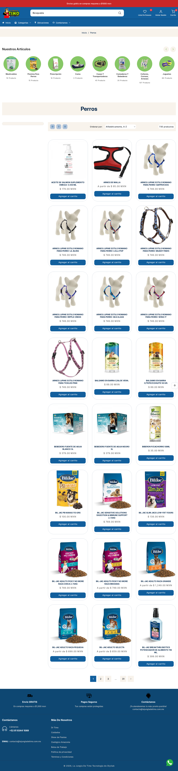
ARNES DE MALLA (111, 182)
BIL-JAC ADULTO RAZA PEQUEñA (67, 647)
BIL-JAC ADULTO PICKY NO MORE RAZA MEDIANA (112, 582)
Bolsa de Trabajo (59, 747)
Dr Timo (54, 727)
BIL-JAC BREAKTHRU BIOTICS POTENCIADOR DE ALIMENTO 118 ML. (156, 649)
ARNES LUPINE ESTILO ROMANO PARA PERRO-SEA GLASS (111, 315)
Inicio (84, 33)
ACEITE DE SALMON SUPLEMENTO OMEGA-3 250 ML (67, 183)
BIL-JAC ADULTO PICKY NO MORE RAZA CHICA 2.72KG (68, 582)
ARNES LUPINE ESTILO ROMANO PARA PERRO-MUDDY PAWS (155, 249)
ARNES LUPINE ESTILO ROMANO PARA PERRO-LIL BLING (67, 249)
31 (123, 678)
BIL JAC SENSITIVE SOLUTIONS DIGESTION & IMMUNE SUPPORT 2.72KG (112, 515)
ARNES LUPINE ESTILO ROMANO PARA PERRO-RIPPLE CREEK (67, 315)
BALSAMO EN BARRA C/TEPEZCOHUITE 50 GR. (156, 381)
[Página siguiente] (131, 679)
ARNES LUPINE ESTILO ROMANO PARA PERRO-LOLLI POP (111, 249)
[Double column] (58, 126)
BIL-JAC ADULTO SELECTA (111, 647)
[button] (171, 13)
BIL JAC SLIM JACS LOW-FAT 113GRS (156, 512)
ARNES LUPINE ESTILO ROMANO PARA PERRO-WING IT (155, 315)
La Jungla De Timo (82, 766)
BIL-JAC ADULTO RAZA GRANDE (156, 581)
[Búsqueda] (120, 13)
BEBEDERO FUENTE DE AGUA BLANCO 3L (68, 447)
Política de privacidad (61, 752)
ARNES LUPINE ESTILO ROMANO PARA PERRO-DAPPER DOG (155, 183)
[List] (65, 126)
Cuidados (55, 732)
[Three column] (52, 126)
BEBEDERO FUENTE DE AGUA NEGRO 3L (111, 447)
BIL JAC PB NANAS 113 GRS (68, 512)
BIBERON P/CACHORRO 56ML (156, 446)
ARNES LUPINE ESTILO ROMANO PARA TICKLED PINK (67, 381)
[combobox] (77, 13)
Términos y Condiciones (62, 757)
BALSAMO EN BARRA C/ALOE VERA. (112, 380)
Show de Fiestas (59, 737)
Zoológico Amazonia (60, 742)
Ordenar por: (96, 126)
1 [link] (93, 678)
